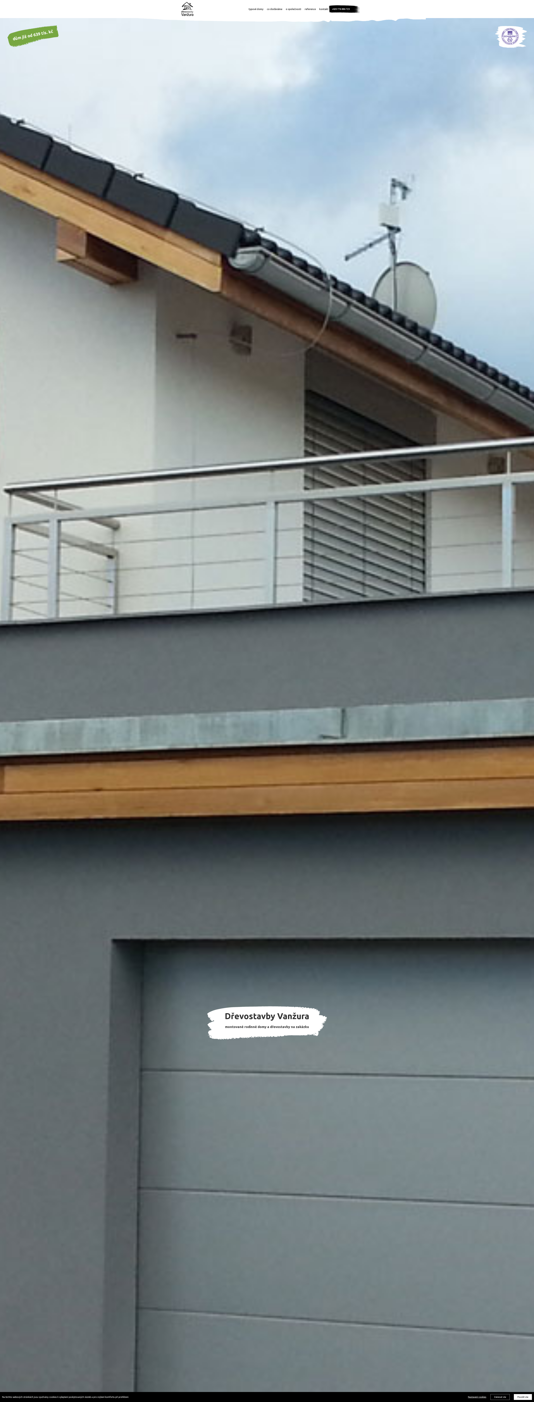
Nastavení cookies (477, 1397)
